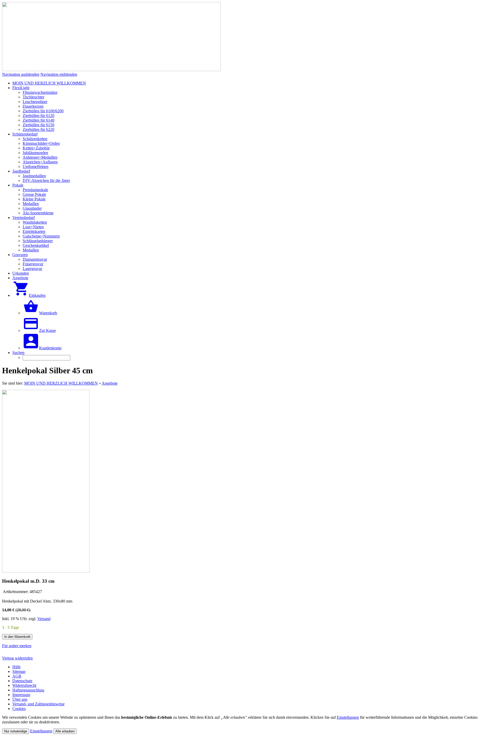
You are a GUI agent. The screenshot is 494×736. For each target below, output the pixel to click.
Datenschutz (22, 681)
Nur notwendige (15, 731)
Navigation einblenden (58, 74)
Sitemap (18, 671)
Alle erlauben (65, 731)
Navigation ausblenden (20, 74)
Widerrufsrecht (24, 685)
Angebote (110, 383)
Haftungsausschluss (28, 690)
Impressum (21, 694)
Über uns (19, 699)
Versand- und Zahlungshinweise (38, 704)
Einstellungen (348, 717)
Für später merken (16, 646)
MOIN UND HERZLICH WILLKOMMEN (61, 383)
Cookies (19, 708)
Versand (43, 618)
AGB (16, 676)
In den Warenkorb (17, 637)
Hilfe (16, 667)
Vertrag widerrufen (17, 658)
